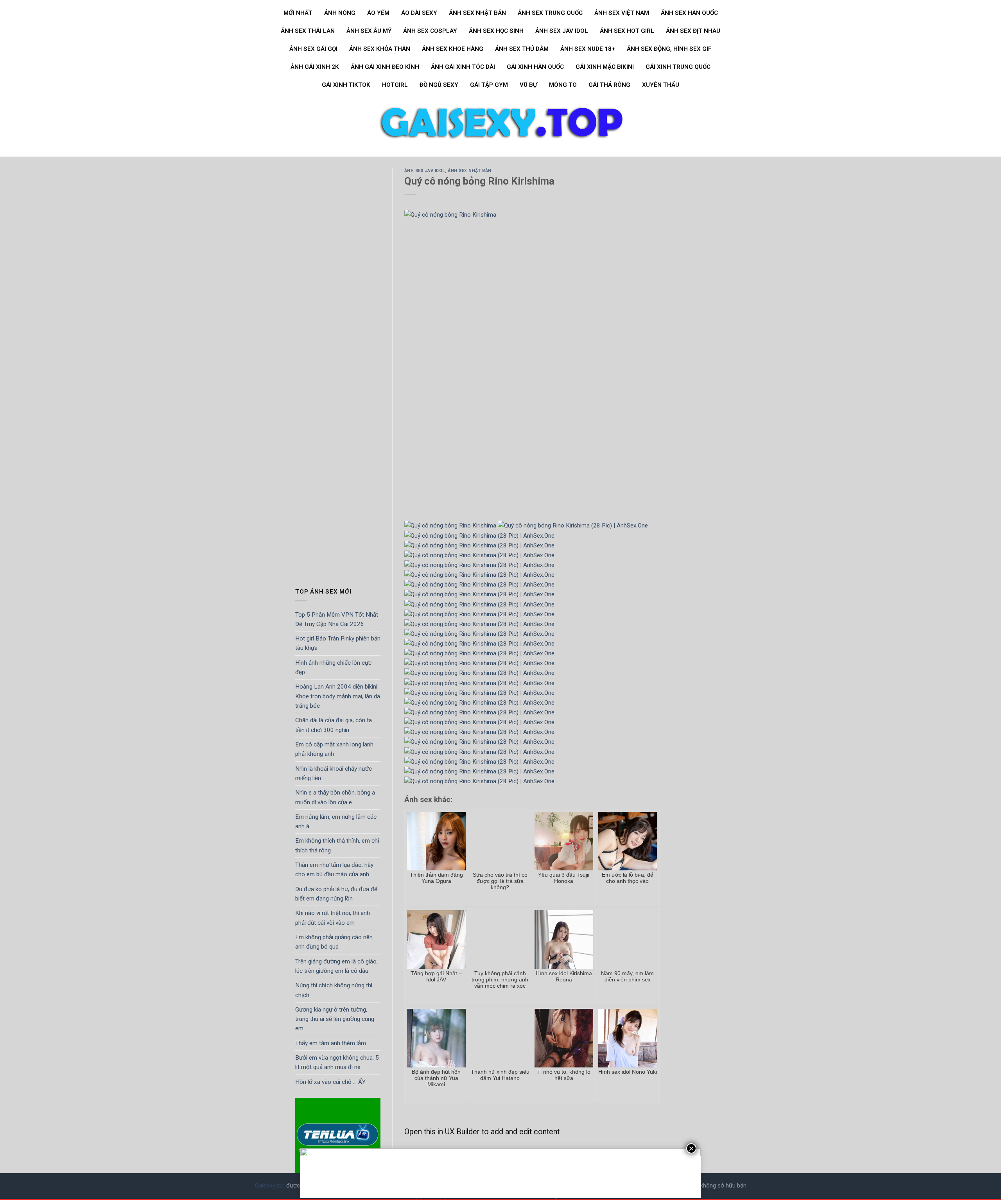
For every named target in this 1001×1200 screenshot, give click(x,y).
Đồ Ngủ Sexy (439, 84)
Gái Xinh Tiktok (346, 84)
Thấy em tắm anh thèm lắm (330, 1043)
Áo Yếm (378, 12)
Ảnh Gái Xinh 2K (315, 66)
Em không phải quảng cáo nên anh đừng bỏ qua (334, 942)
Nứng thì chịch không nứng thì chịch (333, 990)
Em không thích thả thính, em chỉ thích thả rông (337, 846)
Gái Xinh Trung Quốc (678, 66)
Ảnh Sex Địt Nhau (693, 30)
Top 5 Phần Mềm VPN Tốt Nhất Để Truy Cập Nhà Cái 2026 (336, 619)
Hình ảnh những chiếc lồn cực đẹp (333, 667)
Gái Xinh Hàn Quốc (535, 66)
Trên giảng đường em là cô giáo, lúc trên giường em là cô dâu (336, 966)
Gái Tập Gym (489, 84)
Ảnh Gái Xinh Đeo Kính (385, 66)
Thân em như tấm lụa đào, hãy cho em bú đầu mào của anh (334, 869)
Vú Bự (528, 84)
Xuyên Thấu (660, 84)
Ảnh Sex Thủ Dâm (522, 48)
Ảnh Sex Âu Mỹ (368, 30)
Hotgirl (395, 84)
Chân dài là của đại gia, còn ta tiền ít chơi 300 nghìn (333, 725)
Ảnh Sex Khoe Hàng (452, 48)
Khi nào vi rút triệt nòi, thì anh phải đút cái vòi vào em (332, 918)
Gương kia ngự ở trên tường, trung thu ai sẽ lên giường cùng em (334, 1019)
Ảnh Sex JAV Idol (561, 30)
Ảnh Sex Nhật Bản (477, 12)
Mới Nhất (297, 12)
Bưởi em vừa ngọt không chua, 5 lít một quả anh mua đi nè (337, 1062)
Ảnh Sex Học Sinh (496, 30)
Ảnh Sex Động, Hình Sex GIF (669, 48)
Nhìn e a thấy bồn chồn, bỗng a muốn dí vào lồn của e (335, 797)
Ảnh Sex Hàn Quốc (689, 12)
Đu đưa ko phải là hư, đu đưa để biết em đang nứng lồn (336, 894)
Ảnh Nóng (339, 12)
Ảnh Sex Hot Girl (627, 30)
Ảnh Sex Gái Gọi (313, 48)
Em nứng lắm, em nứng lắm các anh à (336, 821)
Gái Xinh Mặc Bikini (605, 66)
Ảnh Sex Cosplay (430, 30)
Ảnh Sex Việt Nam (621, 12)
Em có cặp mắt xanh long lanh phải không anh (334, 749)
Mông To (563, 84)
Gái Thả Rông (609, 84)
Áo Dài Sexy (419, 12)
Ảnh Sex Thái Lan (308, 30)
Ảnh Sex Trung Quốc (550, 12)
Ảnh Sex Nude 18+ (587, 48)
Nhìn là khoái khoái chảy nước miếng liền (333, 773)
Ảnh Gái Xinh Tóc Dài (463, 66)
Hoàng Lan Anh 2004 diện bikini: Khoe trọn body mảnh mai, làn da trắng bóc (337, 696)
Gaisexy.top (270, 1185)
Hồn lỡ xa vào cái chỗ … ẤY (330, 1081)
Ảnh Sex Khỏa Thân (379, 48)
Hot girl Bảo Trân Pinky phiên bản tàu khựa (337, 643)
